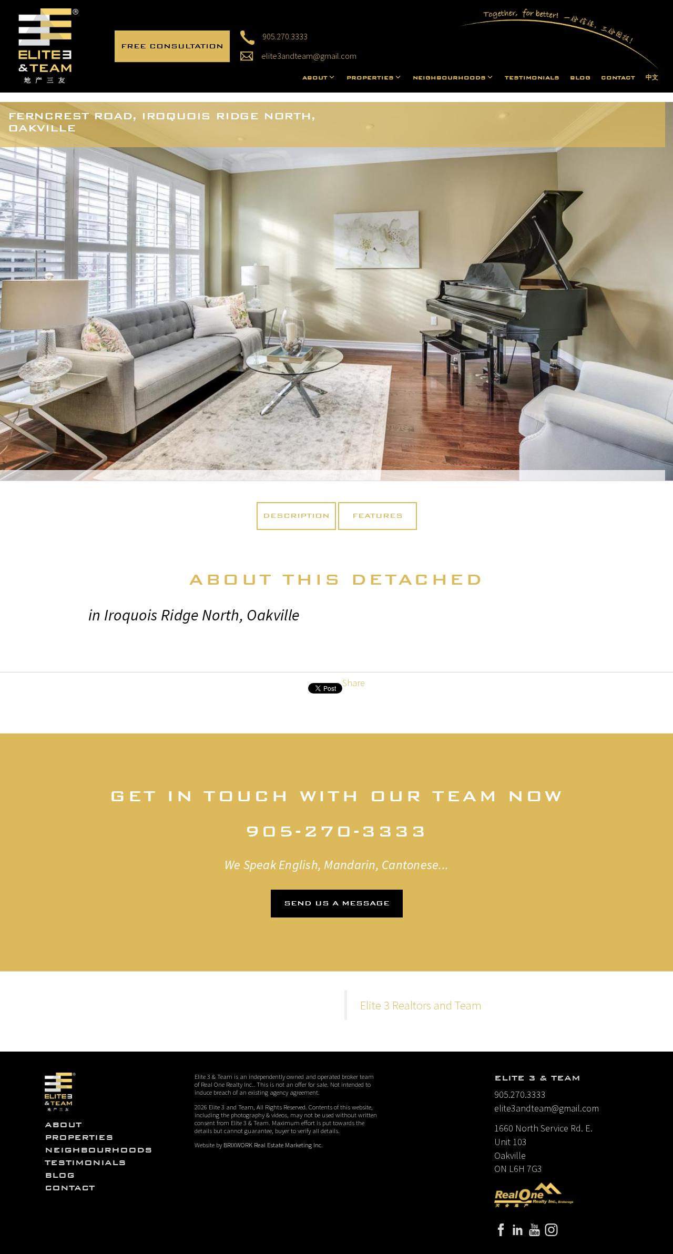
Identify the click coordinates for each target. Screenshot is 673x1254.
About (63, 1124)
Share (353, 683)
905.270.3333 (285, 36)
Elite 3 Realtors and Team (421, 1005)
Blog (580, 78)
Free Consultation (172, 46)
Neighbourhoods (98, 1150)
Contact (618, 78)
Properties (79, 1137)
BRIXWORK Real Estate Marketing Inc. (273, 1145)
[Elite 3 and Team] (48, 45)
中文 (652, 78)
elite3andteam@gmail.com (546, 1108)
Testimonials (532, 78)
